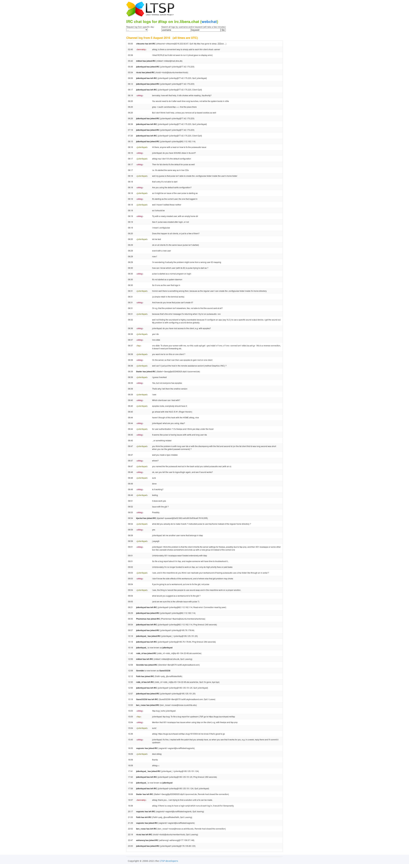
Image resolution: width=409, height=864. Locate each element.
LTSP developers (169, 861)
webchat (209, 21)
